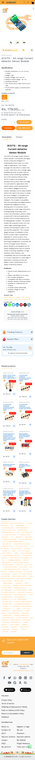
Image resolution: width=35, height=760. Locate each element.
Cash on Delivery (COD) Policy (12, 710)
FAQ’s (3, 743)
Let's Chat (14, 50)
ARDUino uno (23, 627)
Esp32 (26, 583)
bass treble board (21, 562)
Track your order (23, 747)
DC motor (5, 551)
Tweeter (18, 583)
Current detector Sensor (11, 297)
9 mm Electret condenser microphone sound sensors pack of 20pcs (8, 407)
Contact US (5, 730)
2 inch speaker (13, 613)
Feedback (5, 717)
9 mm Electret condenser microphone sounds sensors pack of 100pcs (25, 378)
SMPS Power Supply (19, 576)
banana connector (21, 615)
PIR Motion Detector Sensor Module (9, 465)
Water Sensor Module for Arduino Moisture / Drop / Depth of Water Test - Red (9, 493)
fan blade (27, 620)
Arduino (14, 627)
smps (18, 608)
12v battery (6, 587)
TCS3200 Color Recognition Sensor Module (24, 466)
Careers (4, 740)
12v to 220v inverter (24, 532)
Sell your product (8, 737)
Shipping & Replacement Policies (14, 707)
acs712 (21, 299)
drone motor (17, 611)
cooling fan (6, 601)
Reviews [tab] (19, 137)
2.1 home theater (9, 534)
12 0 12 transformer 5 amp (12, 541)
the (11, 525)
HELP (3, 733)
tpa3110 (23, 629)
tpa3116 (4, 606)
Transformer (7, 583)
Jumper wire (6, 615)
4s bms (13, 631)
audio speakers (26, 553)
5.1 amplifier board (10, 567)
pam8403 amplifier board (22, 585)
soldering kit (19, 597)
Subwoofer (20, 525)
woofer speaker (15, 571)
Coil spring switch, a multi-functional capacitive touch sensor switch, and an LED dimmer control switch (9, 437)
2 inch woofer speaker (11, 569)
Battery (19, 537)
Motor (25, 560)
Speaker (4, 523)
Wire (16, 553)
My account (6, 747)
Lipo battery (7, 604)
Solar (14, 574)
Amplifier (28, 537)
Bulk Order (8, 128)
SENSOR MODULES (6, 55)
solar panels (16, 548)
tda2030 (15, 629)
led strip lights (21, 546)
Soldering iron (8, 528)
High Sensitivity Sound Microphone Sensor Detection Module (24, 436)
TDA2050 (5, 631)
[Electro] (11, 2)
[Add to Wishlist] (23, 50)
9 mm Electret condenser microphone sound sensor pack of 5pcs (25, 406)
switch (19, 564)
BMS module (6, 562)
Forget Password (23, 743)
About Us (5, 727)
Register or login (23, 727)
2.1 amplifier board (9, 539)
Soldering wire (20, 594)
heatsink (25, 613)
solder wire (14, 624)
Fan (31, 567)
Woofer (27, 548)
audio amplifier (8, 618)
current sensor (13, 299)
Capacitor (6, 608)
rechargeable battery (11, 555)
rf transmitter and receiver (21, 606)
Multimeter (6, 544)
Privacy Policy (6, 700)
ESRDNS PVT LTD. (12, 756)
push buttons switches (23, 601)
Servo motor (15, 620)
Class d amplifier (8, 530)
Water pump (18, 581)
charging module (14, 560)
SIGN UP (27, 652)
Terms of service (7, 703)
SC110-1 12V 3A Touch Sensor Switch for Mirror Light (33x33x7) (9, 377)
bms (13, 551)
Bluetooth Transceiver (11, 622)
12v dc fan (28, 564)
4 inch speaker (21, 618)
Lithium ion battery (22, 604)
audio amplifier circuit (22, 544)
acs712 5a (27, 299)
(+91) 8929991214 (24, 664)
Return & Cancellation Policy (12, 714)
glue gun (5, 629)
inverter (5, 599)
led (11, 537)
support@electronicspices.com (23, 670)
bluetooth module (17, 523)
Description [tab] (7, 137)
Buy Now (25, 122)
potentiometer (8, 564)
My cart (20, 730)
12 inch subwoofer (26, 539)
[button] (24, 2)
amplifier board (22, 528)
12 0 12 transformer (19, 599)
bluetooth (6, 585)
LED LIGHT (23, 567)
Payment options (23, 737)
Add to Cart (26, 128)
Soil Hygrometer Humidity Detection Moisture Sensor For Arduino (25, 493)
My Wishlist (21, 740)
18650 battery (7, 546)
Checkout (20, 733)
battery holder (21, 590)
